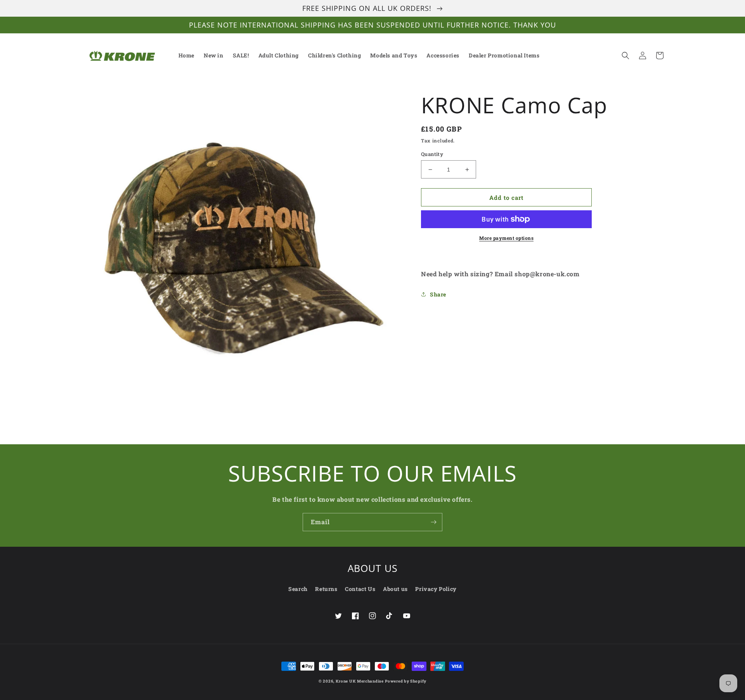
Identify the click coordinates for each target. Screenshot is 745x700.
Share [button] (438, 294)
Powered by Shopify (405, 681)
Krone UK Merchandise (360, 681)
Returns (326, 589)
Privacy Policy (435, 589)
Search (298, 589)
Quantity (432, 154)
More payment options (506, 238)
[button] (625, 55)
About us (395, 589)
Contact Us (360, 589)
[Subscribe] (433, 522)
